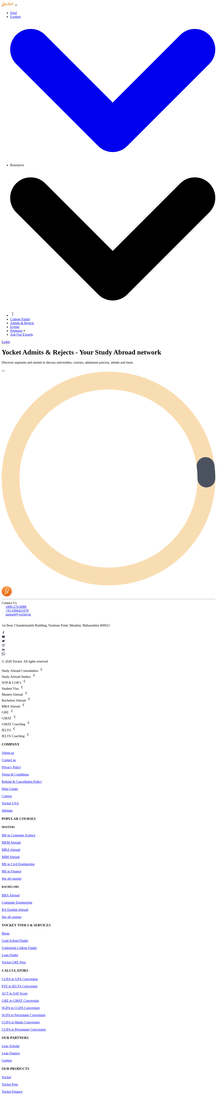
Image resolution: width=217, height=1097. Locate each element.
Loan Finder (10, 955)
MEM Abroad (11, 842)
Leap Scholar (10, 1046)
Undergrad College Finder (19, 948)
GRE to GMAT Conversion (20, 1000)
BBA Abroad (10, 895)
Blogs (6, 933)
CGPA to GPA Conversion (20, 979)
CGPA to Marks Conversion (21, 1022)
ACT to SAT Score (15, 993)
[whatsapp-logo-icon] (108, 654)
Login (6, 341)
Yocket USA (10, 803)
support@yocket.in (18, 614)
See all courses (11, 878)
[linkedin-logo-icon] (108, 650)
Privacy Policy (11, 767)
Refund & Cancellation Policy (22, 781)
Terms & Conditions (15, 774)
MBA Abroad (11, 849)
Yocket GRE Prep (14, 962)
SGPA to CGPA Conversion (21, 1008)
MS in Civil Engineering (18, 864)
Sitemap (7, 810)
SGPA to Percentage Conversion (23, 1015)
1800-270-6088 (16, 607)
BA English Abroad (15, 909)
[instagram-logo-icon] (108, 645)
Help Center (10, 789)
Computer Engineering (17, 902)
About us (8, 753)
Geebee (7, 1060)
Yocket (6, 1077)
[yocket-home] (7, 595)
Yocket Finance (12, 1091)
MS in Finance (11, 871)
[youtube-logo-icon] (108, 637)
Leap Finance (11, 1053)
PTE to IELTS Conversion (20, 986)
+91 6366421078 (17, 610)
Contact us (9, 760)
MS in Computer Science (18, 835)
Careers (7, 796)
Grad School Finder (15, 940)
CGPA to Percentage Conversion (24, 1029)
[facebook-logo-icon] (108, 633)
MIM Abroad (10, 857)
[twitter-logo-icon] (108, 641)
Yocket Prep (10, 1084)
